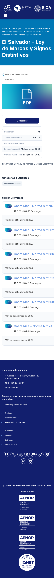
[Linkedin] (27, 454)
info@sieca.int (11, 387)
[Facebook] (6, 454)
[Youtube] (34, 454)
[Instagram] (20, 454)
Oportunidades (12, 417)
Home (4, 28)
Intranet (8, 435)
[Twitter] (13, 454)
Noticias (8, 413)
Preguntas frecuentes (15, 422)
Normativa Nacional (12, 183)
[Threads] (30, 461)
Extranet (9, 440)
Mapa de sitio (11, 444)
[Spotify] (47, 454)
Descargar (22, 120)
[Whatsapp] (23, 461)
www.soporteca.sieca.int (16, 404)
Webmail (9, 430)
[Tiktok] (40, 454)
